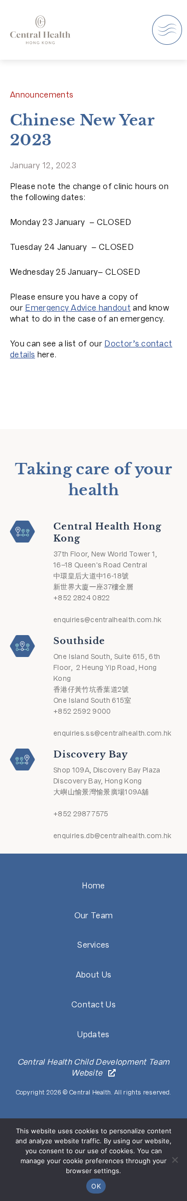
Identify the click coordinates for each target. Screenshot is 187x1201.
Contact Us (93, 1004)
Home (93, 885)
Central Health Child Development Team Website (93, 1067)
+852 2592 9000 (82, 711)
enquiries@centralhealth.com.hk (107, 619)
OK (96, 1186)
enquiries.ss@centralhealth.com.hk (112, 733)
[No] (175, 1160)
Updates (93, 1034)
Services (93, 945)
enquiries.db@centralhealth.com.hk (112, 835)
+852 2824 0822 (81, 597)
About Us (94, 975)
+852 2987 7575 (80, 813)
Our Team (93, 915)
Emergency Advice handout (78, 308)
